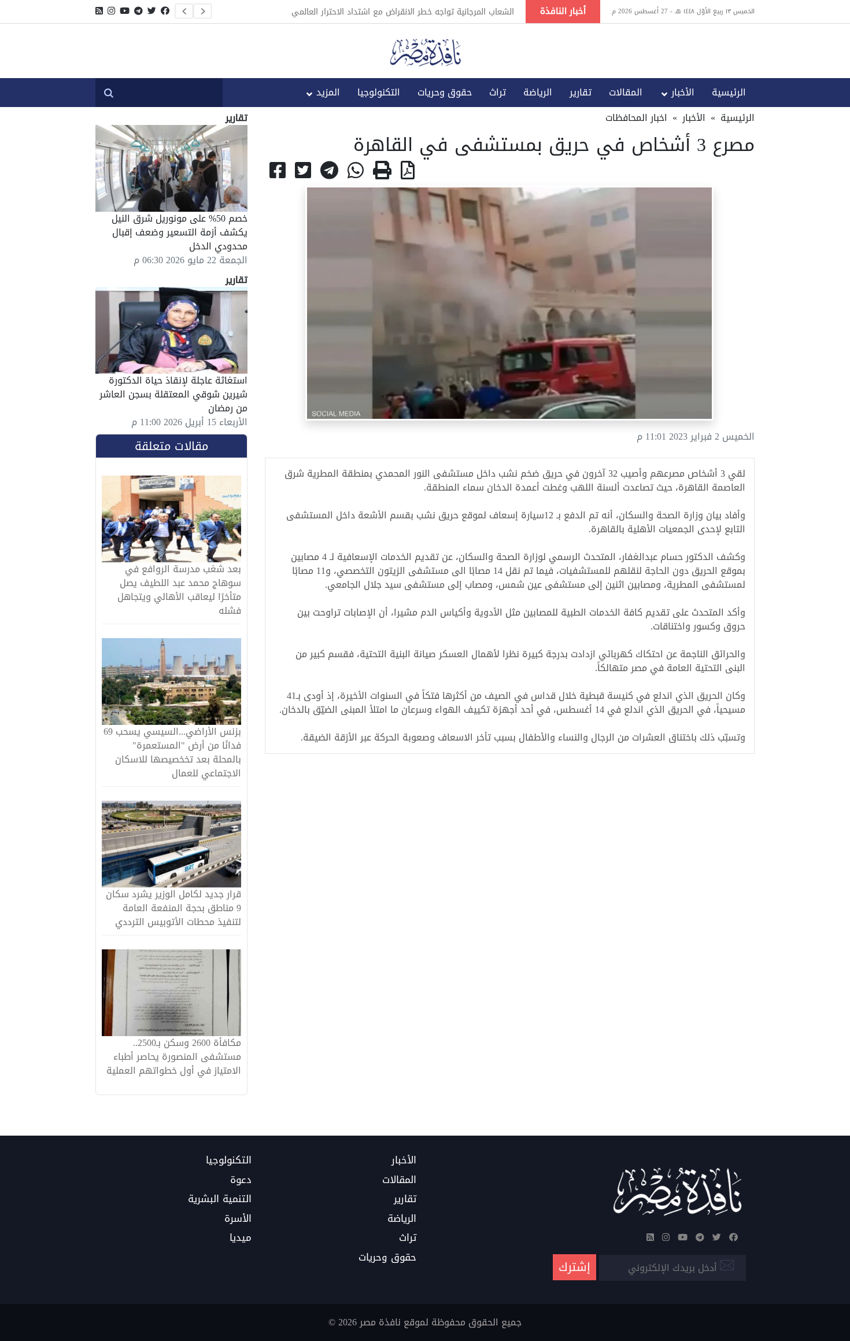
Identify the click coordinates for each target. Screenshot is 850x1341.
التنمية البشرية (220, 1199)
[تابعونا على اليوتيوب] (125, 11)
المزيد (328, 92)
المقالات (625, 92)
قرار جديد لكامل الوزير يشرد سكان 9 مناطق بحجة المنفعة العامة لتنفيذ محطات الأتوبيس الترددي (173, 908)
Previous (184, 11)
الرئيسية (729, 92)
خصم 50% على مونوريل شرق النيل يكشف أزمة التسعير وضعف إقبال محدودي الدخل (179, 232)
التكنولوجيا (378, 92)
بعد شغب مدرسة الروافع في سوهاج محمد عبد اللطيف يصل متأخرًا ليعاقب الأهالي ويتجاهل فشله (179, 590)
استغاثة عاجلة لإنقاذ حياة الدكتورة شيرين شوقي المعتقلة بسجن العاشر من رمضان (173, 394)
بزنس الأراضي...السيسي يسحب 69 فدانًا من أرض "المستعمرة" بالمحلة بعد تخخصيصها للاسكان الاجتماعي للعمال (172, 752)
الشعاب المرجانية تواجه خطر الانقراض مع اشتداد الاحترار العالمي (402, 11)
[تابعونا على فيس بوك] (165, 11)
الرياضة (537, 92)
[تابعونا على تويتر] (151, 11)
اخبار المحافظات (636, 118)
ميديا (241, 1238)
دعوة (241, 1180)
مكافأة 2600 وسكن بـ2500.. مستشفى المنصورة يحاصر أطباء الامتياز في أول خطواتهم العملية (173, 1057)
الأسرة (238, 1218)
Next (202, 11)
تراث (497, 92)
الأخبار (682, 92)
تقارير (581, 92)
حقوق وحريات (444, 92)
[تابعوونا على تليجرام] (138, 11)
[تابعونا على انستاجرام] (111, 11)
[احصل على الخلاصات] (99, 11)
